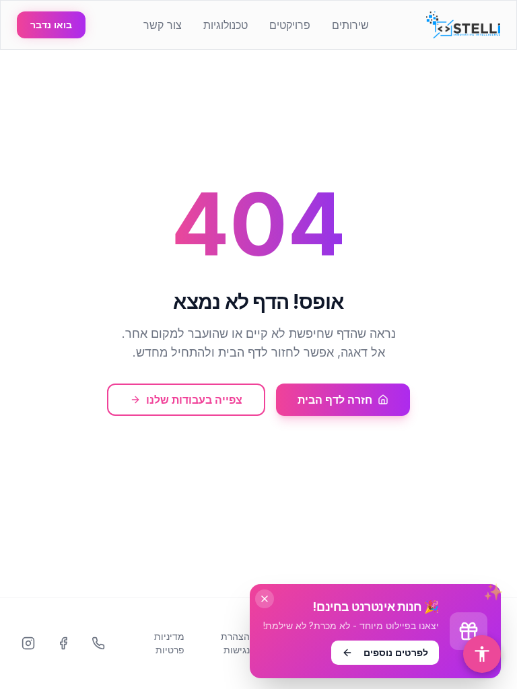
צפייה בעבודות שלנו (194, 399)
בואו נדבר (51, 24)
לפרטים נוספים (396, 652)
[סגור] (264, 598)
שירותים (350, 25)
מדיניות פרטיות (169, 642)
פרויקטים (289, 25)
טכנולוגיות (225, 25)
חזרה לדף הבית (335, 399)
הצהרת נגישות (235, 642)
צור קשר (162, 25)
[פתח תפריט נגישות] (482, 654)
